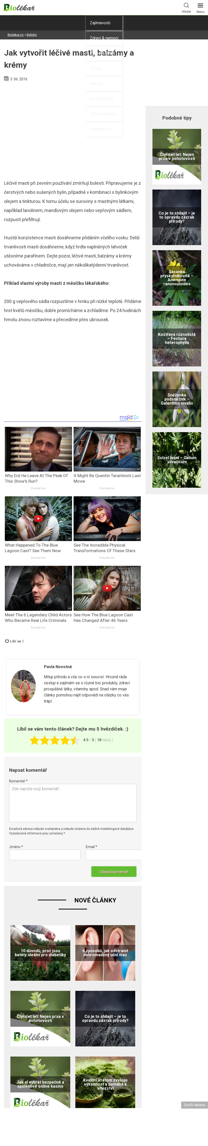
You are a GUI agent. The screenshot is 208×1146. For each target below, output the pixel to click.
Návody (96, 83)
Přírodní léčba (102, 53)
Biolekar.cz (16, 35)
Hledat (186, 11)
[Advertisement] (73, 129)
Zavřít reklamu (194, 1105)
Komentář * (18, 781)
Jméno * (16, 847)
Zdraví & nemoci (104, 38)
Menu (200, 12)
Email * (91, 847)
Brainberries (38, 488)
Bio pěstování (102, 98)
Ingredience (100, 129)
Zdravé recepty (103, 113)
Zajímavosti (100, 22)
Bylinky (96, 68)
